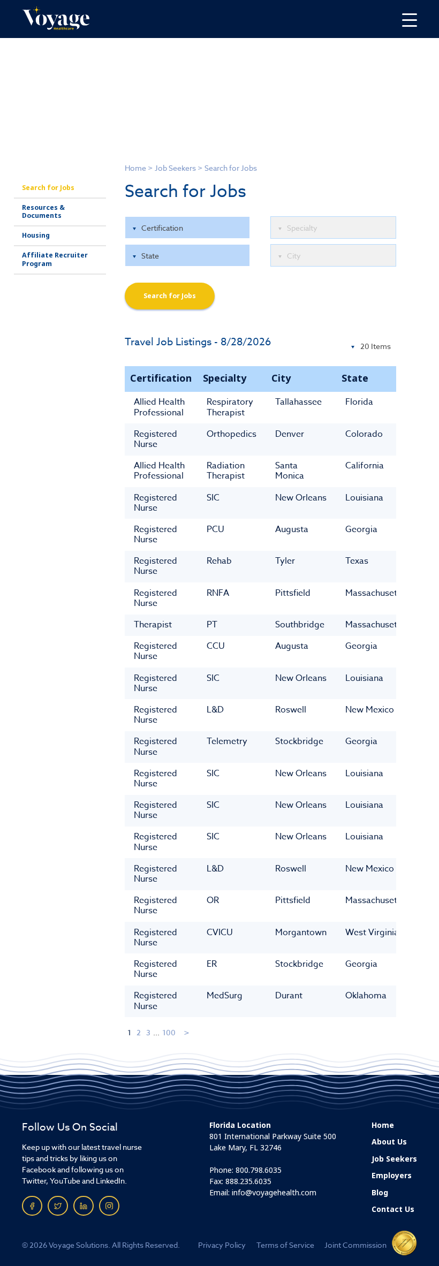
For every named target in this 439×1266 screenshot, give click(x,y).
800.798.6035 (259, 1170)
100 (169, 1032)
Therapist (153, 624)
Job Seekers (175, 168)
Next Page (187, 1032)
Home (135, 168)
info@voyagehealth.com (274, 1192)
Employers (392, 1175)
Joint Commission (355, 1245)
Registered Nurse (155, 439)
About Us (389, 1141)
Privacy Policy (222, 1245)
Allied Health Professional (159, 407)
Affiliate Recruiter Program (55, 259)
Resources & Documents (43, 212)
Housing (36, 235)
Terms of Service (285, 1245)
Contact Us (393, 1209)
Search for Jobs (48, 188)
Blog (380, 1192)
